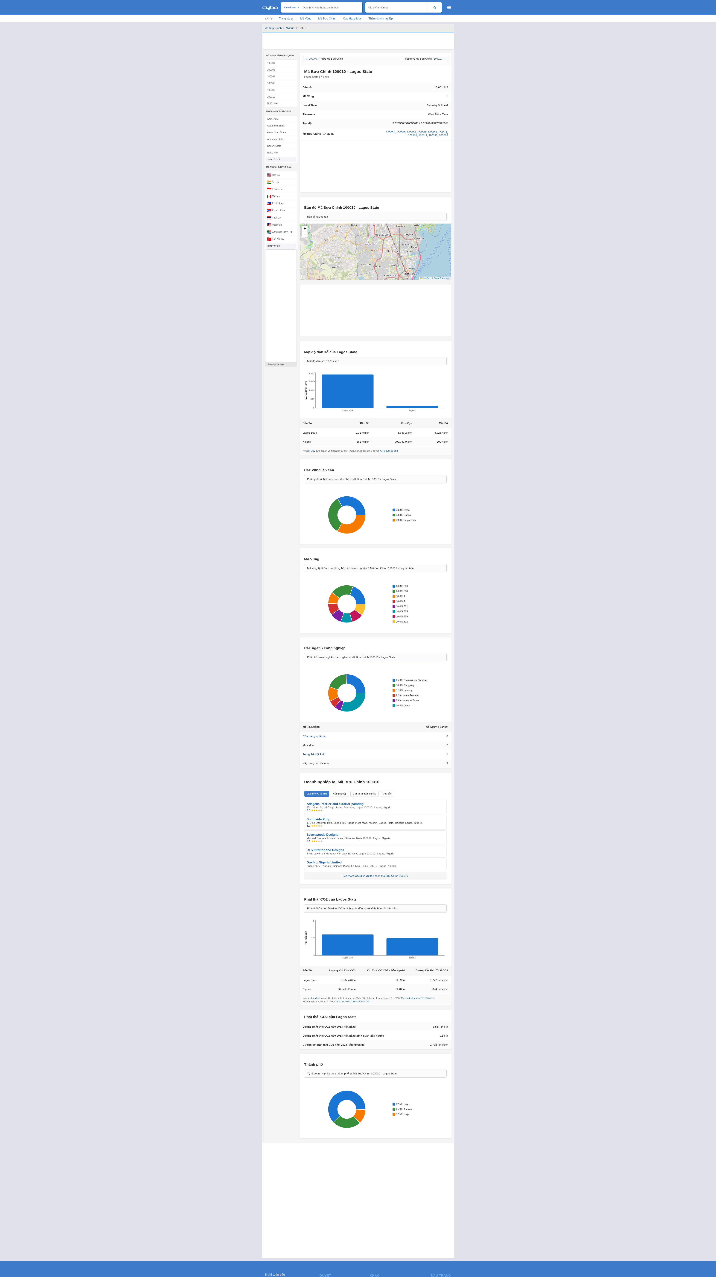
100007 (271, 83)
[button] (305, 228)
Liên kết (315, 998)
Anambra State (275, 139)
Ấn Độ (273, 182)
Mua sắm (387, 793)
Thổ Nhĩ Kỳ (275, 239)
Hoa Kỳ (273, 175)
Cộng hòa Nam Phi (279, 232)
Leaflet (426, 278)
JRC (313, 451)
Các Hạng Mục (352, 18)
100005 (271, 69)
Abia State (273, 118)
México (273, 196)
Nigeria (290, 27)
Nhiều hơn (272, 103)
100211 (433, 135)
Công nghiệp (339, 793)
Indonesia (274, 189)
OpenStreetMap (442, 278)
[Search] (435, 7)
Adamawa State (275, 125)
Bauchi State (274, 145)
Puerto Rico (276, 210)
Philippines (275, 203)
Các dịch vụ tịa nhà (317, 793)
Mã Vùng (305, 18)
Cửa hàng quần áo (314, 736)
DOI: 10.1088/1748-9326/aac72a (353, 1001)
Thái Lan (274, 217)
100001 (271, 63)
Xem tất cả (273, 159)
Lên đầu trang (275, 364)
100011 (271, 96)
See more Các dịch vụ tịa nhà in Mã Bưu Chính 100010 (375, 875)
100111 (423, 135)
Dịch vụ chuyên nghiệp (364, 793)
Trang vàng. (286, 18)
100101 (412, 135)
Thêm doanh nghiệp (381, 18)
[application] (375, 393)
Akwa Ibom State (276, 132)
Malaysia (274, 225)
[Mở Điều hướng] (449, 7)
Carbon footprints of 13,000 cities (417, 998)
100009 (271, 90)
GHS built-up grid (389, 451)
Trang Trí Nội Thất (314, 754)
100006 (271, 76)
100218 (443, 135)
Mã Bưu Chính (327, 18)
